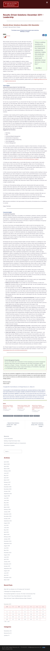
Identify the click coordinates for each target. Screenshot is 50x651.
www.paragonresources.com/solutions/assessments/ (15, 350)
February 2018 (7, 471)
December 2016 (7, 486)
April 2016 (6, 505)
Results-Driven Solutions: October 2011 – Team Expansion (13, 424)
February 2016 (7, 509)
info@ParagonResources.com (40, 79)
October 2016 (7, 491)
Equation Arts (9, 649)
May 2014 (6, 550)
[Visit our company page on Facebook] (44, 647)
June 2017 (6, 473)
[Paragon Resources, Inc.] (11, 4)
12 (7, 614)
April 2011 (6, 575)
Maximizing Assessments (15, 443)
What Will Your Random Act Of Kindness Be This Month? (17, 589)
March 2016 (6, 507)
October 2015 (7, 518)
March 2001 (6, 579)
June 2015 (6, 527)
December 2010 (7, 577)
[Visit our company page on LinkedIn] (43, 647)
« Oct (5, 621)
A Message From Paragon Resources (12, 591)
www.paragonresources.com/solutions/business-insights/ (25, 159)
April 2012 (6, 559)
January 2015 (7, 539)
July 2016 (6, 498)
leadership (26, 415)
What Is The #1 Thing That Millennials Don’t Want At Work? (17, 596)
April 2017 (6, 477)
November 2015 (7, 516)
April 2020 (6, 461)
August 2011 (7, 570)
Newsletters (6, 631)
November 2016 (7, 489)
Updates (6, 635)
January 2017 (7, 484)
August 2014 (7, 545)
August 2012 (7, 554)
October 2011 (7, 566)
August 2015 (7, 523)
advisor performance (8, 415)
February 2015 (7, 536)
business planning (18, 415)
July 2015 (6, 525)
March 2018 (6, 468)
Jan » (8, 621)
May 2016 (6, 502)
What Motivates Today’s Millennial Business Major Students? (18, 598)
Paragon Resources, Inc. (14, 647)
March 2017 (6, 480)
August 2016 (7, 495)
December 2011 (7, 564)
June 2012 (6, 557)
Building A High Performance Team (12, 440)
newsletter (36, 415)
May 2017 (6, 475)
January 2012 (7, 561)
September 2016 (8, 493)
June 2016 (6, 500)
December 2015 (7, 514)
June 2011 (6, 573)
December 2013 (7, 552)
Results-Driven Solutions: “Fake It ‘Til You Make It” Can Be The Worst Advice (24, 406)
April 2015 (6, 532)
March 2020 (7, 464)
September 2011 (7, 568)
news (31, 415)
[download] (8, 35)
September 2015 (8, 520)
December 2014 (7, 541)
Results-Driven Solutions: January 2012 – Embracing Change (37, 424)
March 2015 (6, 534)
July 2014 (6, 548)
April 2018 (6, 466)
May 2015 (6, 530)
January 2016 (7, 511)
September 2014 (8, 543)
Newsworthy (7, 633)
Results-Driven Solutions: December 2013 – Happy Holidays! (8, 406)
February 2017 (7, 482)
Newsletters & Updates (9, 445)
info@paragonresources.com (34, 647)
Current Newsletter (8, 438)
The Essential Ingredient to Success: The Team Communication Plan (19, 593)
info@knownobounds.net (10, 81)
